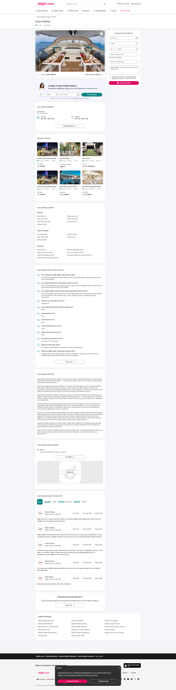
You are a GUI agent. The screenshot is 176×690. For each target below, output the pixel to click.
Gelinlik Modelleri (101, 10)
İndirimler (87, 10)
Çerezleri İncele (103, 681)
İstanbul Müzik (42, 635)
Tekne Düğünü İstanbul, (43, 17)
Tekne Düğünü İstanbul (86, 656)
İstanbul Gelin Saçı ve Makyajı (114, 632)
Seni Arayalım (91, 94)
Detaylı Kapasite (68, 126)
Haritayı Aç (70, 472)
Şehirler (125, 673)
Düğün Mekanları (42, 10)
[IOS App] (132, 665)
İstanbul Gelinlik (110, 629)
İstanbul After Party (44, 629)
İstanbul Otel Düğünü (111, 620)
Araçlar (114, 10)
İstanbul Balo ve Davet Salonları (48, 626)
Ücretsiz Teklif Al (125, 83)
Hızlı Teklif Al (126, 10)
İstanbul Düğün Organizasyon (47, 632)
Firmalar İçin (137, 4)
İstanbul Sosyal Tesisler (112, 623)
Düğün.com (40, 656)
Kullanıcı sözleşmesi (118, 77)
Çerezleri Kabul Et (72, 681)
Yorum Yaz (68, 605)
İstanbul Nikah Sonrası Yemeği (114, 626)
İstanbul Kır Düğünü (77, 620)
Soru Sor (69, 362)
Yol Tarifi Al (69, 457)
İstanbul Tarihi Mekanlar (45, 623)
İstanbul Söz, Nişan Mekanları (80, 629)
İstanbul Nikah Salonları (78, 626)
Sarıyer (54, 17)
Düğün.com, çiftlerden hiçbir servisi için (70, 98)
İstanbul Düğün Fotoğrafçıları (80, 632)
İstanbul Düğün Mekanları (46, 620)
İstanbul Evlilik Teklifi (77, 635)
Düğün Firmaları (58, 10)
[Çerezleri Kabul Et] (119, 668)
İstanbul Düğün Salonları (79, 623)
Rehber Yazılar (73, 10)
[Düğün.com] (45, 4)
